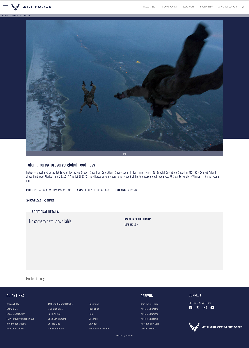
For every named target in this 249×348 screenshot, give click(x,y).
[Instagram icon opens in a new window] (205, 308)
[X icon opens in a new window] (198, 308)
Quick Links (15, 295)
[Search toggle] (243, 6)
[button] (4, 7)
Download (35, 200)
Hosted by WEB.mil (124, 335)
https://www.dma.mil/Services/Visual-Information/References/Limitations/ (158, 243)
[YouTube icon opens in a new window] (212, 308)
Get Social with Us (200, 303)
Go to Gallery (35, 278)
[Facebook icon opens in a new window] (191, 308)
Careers (147, 295)
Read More (130, 224)
